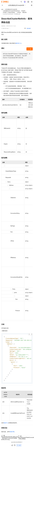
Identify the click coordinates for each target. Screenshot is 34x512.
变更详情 (12, 431)
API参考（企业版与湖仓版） (9, 12)
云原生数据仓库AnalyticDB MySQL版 (11, 10)
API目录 (19, 12)
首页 (2, 9)
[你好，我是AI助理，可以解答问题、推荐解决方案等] (24, 1)
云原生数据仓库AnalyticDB (11, 9)
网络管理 (24, 12)
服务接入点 (19, 43)
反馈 (20, 445)
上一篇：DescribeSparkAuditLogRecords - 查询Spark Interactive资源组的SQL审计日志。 (9, 437)
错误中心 (6, 423)
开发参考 (23, 10)
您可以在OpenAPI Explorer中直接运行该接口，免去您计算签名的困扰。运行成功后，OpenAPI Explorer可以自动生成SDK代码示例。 (16, 55)
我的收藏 (29, 28)
